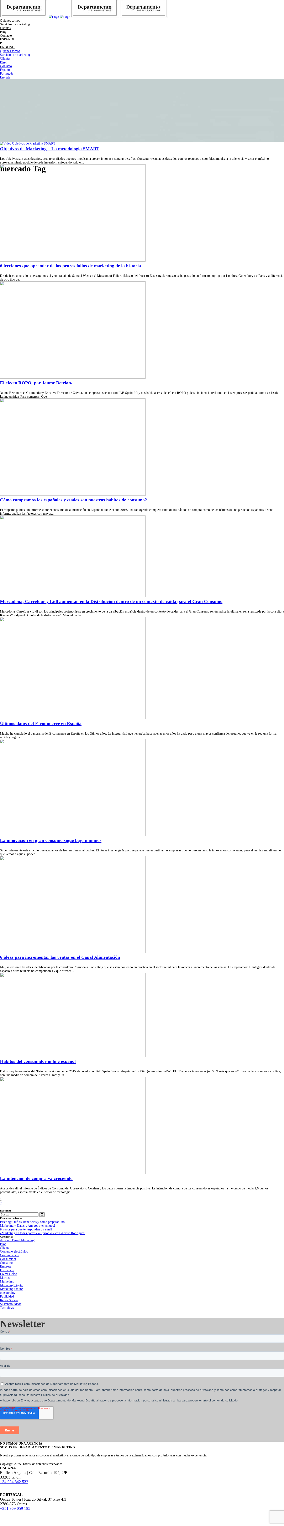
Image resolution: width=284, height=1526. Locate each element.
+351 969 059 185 (15, 1508)
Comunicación (9, 1255)
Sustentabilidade (10, 1304)
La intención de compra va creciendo (36, 1178)
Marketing (7, 1281)
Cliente (4, 1247)
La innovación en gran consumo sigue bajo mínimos (50, 840)
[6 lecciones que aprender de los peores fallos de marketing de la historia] (73, 260)
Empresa (5, 1266)
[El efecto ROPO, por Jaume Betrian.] (73, 377)
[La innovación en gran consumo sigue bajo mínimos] (73, 835)
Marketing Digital (11, 1285)
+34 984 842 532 (14, 1482)
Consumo (6, 1262)
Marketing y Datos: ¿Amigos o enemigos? (27, 1225)
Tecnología (7, 1307)
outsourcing (7, 1292)
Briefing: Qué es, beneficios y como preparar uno (32, 1222)
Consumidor (8, 1259)
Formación (7, 1270)
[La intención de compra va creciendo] (73, 1173)
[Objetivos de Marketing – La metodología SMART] (27, 143)
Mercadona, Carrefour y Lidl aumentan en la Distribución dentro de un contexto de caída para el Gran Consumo (111, 601)
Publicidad (7, 1296)
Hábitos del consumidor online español (38, 1061)
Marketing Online (11, 1289)
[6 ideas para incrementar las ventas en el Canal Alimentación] (73, 952)
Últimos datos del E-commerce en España (40, 723)
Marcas (5, 1277)
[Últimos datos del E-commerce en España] (73, 718)
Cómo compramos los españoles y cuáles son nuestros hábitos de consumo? (73, 499)
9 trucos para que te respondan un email (26, 1229)
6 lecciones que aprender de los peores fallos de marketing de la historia (70, 265)
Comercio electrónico (14, 1251)
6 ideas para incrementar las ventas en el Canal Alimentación (60, 957)
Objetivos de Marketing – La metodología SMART (49, 148)
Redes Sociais (9, 1300)
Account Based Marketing (17, 1240)
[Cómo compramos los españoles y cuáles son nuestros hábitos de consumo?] (73, 494)
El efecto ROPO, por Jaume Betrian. (36, 382)
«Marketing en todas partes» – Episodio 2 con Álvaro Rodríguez (42, 1233)
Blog (3, 1244)
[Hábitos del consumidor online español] (73, 1056)
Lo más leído (8, 1274)
